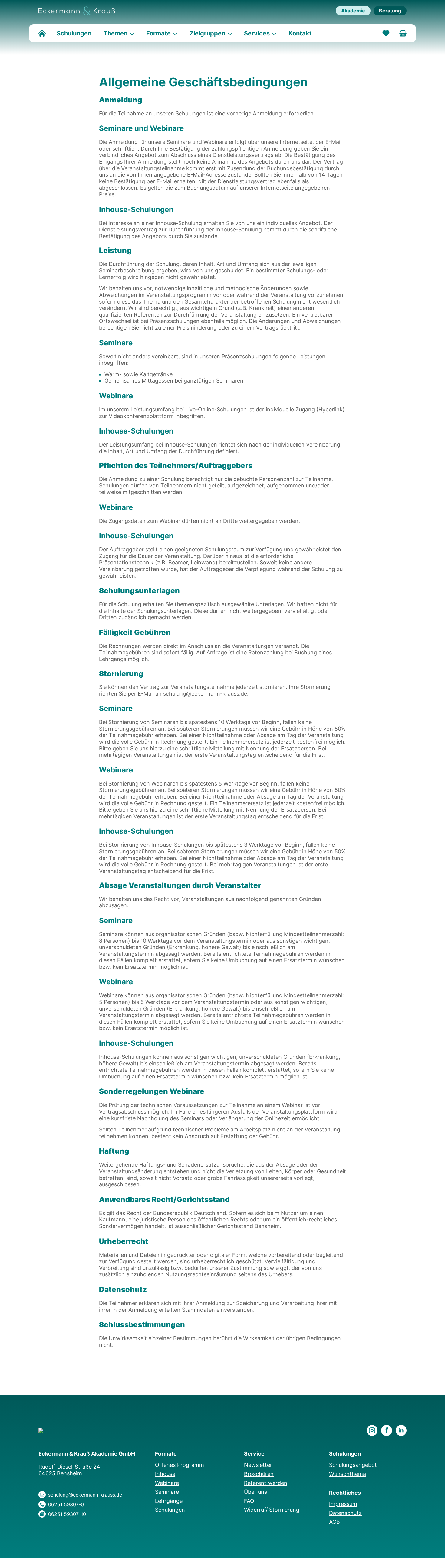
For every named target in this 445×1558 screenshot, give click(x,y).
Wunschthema (347, 1474)
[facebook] (386, 1430)
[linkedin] (401, 1430)
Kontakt (300, 33)
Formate (158, 33)
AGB (334, 1522)
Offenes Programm (179, 1465)
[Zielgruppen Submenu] (231, 33)
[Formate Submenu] (177, 33)
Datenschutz (345, 1513)
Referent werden (265, 1483)
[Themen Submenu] (133, 33)
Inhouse (165, 1474)
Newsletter (258, 1465)
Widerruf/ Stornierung (271, 1510)
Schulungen (74, 33)
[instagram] (372, 1430)
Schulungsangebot (353, 1465)
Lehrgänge (169, 1501)
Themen (115, 33)
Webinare (167, 1483)
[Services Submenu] (276, 33)
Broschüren (259, 1474)
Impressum (343, 1504)
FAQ (249, 1501)
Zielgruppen (207, 33)
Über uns (255, 1492)
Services (257, 33)
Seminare (167, 1492)
